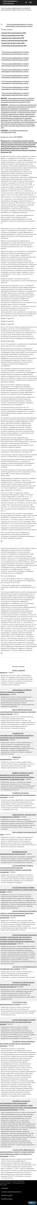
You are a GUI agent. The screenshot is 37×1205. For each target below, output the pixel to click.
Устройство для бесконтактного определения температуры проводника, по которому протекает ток (17, 985)
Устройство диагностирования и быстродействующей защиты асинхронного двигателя (17, 1044)
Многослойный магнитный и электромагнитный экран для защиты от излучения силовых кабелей (18, 712)
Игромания (4, 1188)
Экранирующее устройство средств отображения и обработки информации (15, 692)
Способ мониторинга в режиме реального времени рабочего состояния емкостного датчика (18, 890)
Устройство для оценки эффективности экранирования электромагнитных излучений (18, 795)
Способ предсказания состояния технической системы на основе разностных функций (17, 1022)
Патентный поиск (8, 3)
